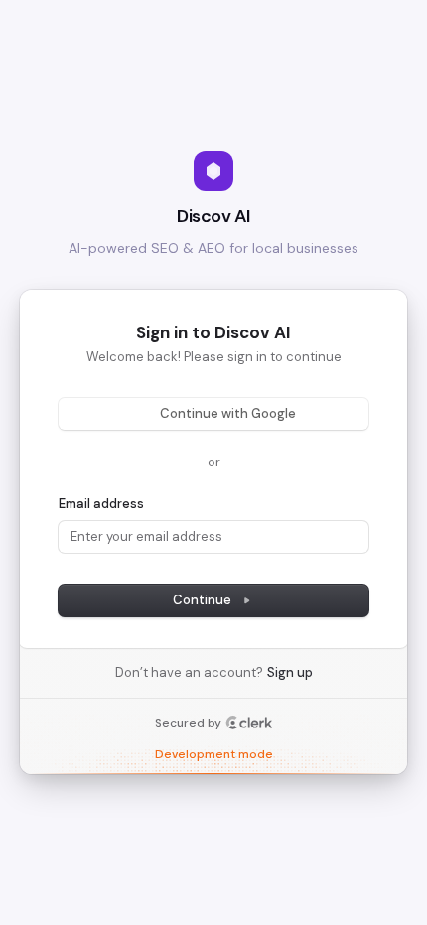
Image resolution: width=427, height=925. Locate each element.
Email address (101, 503)
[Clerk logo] (249, 722)
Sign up (290, 672)
